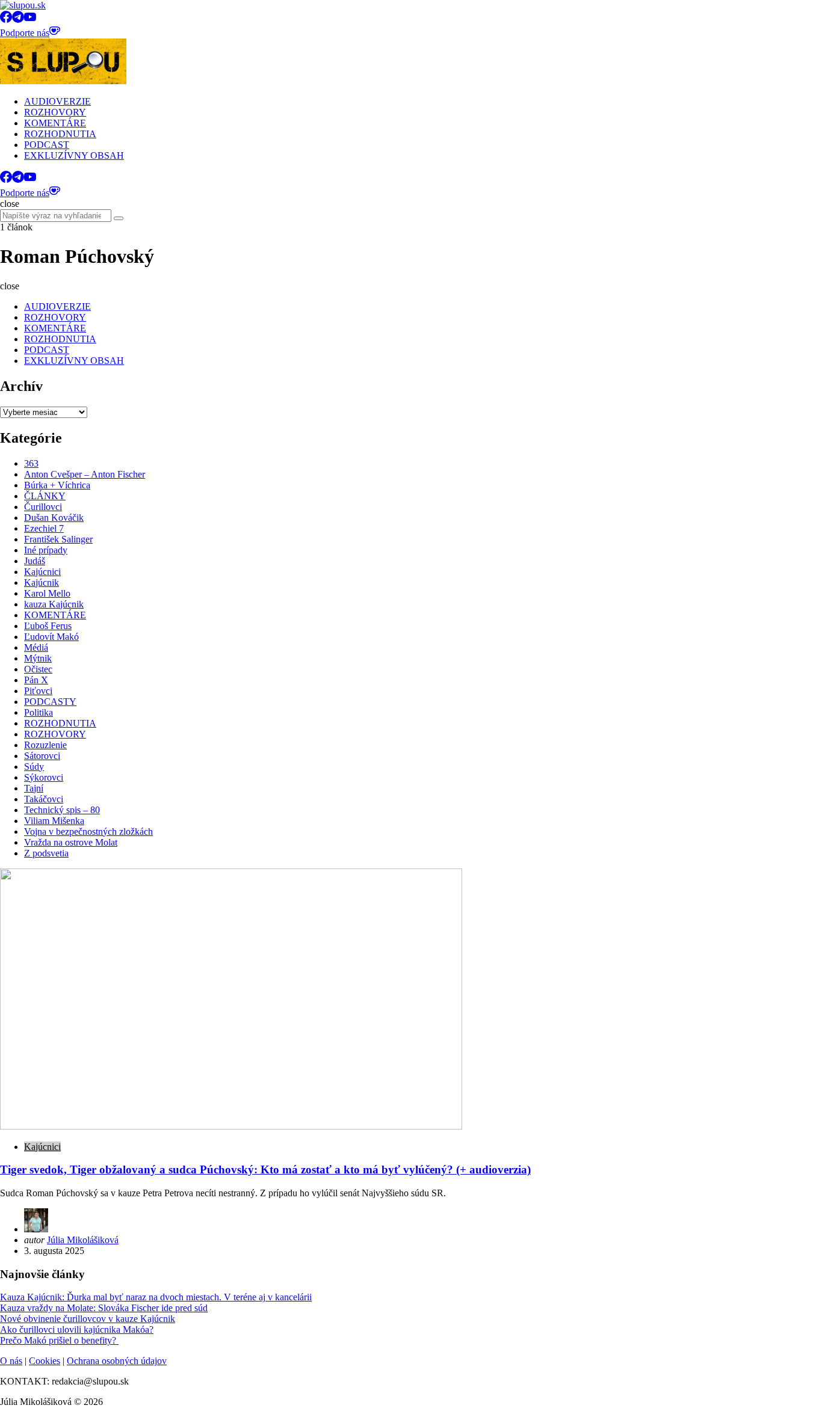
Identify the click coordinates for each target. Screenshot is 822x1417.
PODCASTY (50, 701)
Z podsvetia (46, 853)
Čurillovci (43, 507)
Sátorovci (42, 756)
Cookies (44, 1361)
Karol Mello (47, 593)
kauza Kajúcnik (54, 604)
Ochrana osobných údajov (117, 1361)
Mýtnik (38, 658)
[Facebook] (6, 19)
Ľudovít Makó (51, 637)
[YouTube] (30, 19)
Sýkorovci (43, 777)
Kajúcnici (42, 572)
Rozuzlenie (45, 745)
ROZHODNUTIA (60, 723)
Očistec (38, 669)
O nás (11, 1361)
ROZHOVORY (55, 734)
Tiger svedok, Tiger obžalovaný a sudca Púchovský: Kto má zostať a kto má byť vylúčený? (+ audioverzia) (265, 1169)
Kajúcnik (41, 582)
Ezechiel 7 (44, 528)
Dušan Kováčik (54, 517)
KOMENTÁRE (55, 615)
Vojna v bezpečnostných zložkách (88, 831)
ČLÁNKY (45, 496)
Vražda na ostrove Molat (70, 842)
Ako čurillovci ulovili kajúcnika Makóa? (76, 1329)
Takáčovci (43, 799)
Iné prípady (45, 550)
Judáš (34, 561)
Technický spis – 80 (62, 810)
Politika (38, 712)
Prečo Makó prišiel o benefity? (59, 1340)
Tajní (33, 788)
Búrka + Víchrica (57, 485)
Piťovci (38, 691)
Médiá (36, 647)
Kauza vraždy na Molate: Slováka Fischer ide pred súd (104, 1308)
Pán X (36, 680)
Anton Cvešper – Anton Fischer (84, 474)
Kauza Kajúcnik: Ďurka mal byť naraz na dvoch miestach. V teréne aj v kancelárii (156, 1297)
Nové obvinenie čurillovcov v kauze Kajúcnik (87, 1319)
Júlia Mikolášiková (83, 1240)
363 (31, 463)
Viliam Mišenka (54, 821)
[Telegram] (18, 19)
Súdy (34, 766)
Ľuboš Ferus (48, 626)
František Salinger (58, 539)
